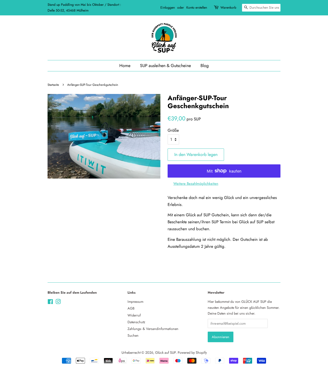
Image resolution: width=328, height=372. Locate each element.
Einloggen (167, 7)
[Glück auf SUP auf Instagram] (58, 302)
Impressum (135, 301)
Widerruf (134, 315)
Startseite (53, 84)
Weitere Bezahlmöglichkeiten (195, 183)
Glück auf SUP (165, 352)
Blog (204, 65)
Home (124, 65)
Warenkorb (228, 7)
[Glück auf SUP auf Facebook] (50, 302)
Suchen (133, 335)
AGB (131, 308)
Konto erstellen (196, 7)
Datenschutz (136, 322)
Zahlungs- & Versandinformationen (153, 328)
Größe (173, 130)
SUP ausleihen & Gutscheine (165, 65)
